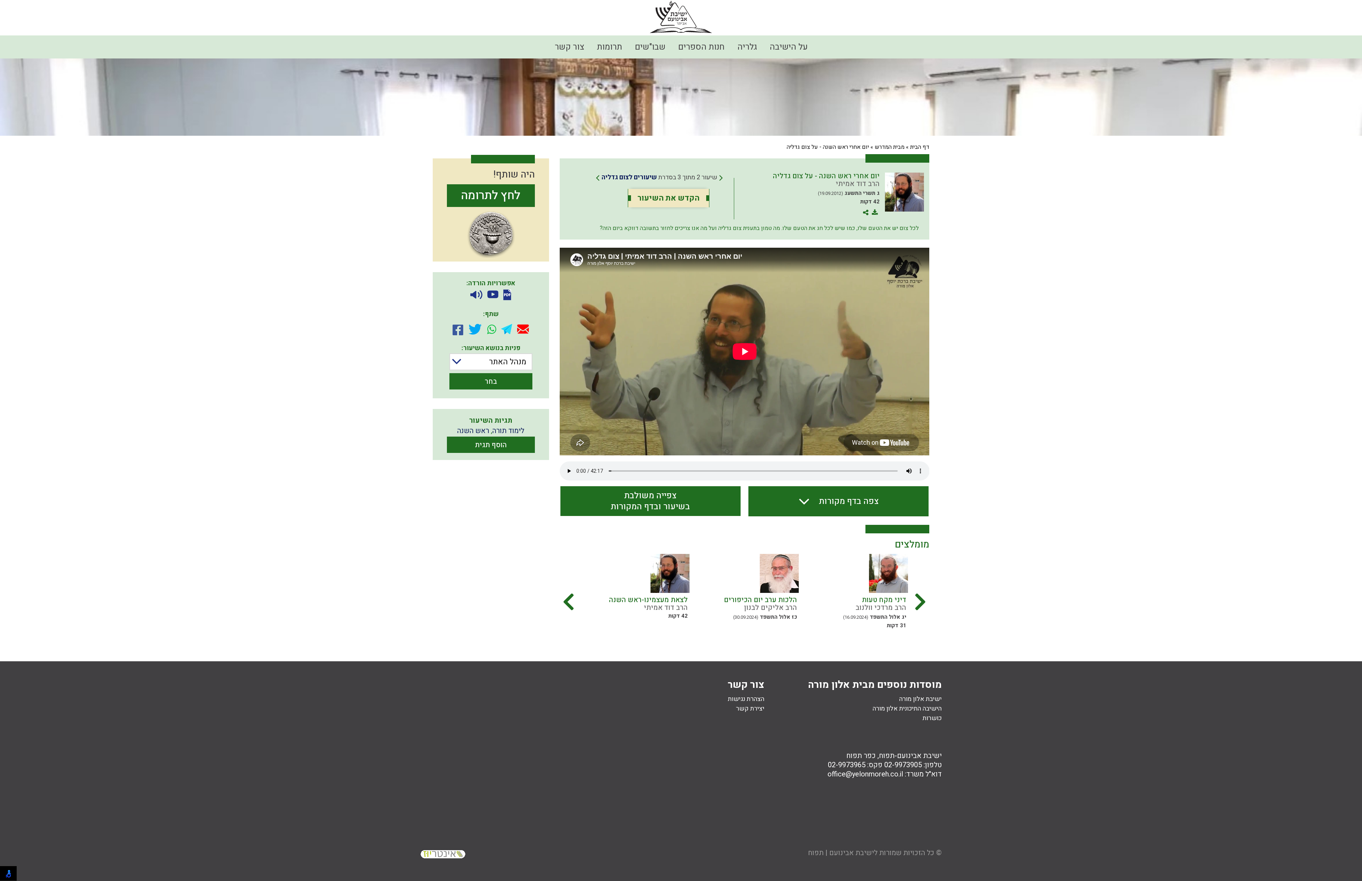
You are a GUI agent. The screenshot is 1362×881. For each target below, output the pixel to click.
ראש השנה (473, 431)
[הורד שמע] (476, 295)
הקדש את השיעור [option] (668, 198)
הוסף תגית (491, 445)
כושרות (932, 718)
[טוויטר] (475, 329)
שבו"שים (650, 47)
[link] (659, 177)
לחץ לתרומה (490, 195)
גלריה (747, 47)
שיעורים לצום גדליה (629, 177)
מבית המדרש (889, 147)
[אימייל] (523, 329)
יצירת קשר (750, 708)
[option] (853, 593)
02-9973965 (846, 765)
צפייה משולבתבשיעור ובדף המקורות (650, 501)
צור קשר (569, 47)
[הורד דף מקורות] (507, 295)
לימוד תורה (508, 431)
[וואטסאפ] (491, 329)
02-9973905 (903, 765)
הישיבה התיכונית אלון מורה (907, 708)
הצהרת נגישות (746, 699)
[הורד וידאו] (492, 295)
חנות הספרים (701, 47)
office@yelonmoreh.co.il (865, 774)
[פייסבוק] (458, 329)
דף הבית (919, 147)
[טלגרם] (506, 329)
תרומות (609, 47)
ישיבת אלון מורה (920, 699)
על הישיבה (789, 47)
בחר (491, 381)
